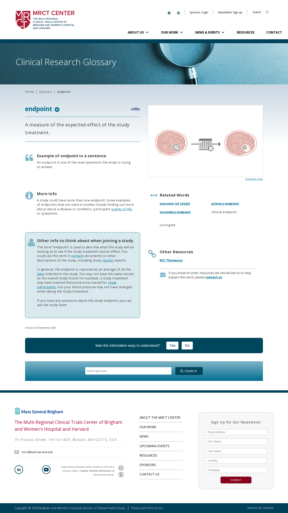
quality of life (121, 209)
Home (29, 92)
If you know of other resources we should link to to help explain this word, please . (209, 275)
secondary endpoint (175, 212)
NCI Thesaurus (171, 260)
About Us (136, 32)
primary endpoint (225, 203)
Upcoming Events (154, 446)
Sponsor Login (199, 12)
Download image (254, 178)
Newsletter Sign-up (230, 12)
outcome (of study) (175, 203)
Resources (245, 32)
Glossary (45, 92)
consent (78, 256)
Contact (274, 32)
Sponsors (147, 465)
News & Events (207, 32)
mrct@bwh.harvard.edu (37, 452)
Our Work (169, 32)
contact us (214, 277)
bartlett (269, 508)
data (40, 274)
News (144, 436)
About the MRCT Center (159, 417)
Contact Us (149, 474)
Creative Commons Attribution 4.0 (97, 470)
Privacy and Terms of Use (147, 508)
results (107, 260)
